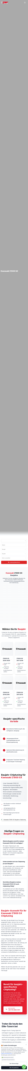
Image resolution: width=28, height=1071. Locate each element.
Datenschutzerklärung (6, 1053)
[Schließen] (26, 1044)
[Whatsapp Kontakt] (24, 1067)
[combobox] (14, 540)
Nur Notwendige (14, 1063)
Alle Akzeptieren (14, 1067)
